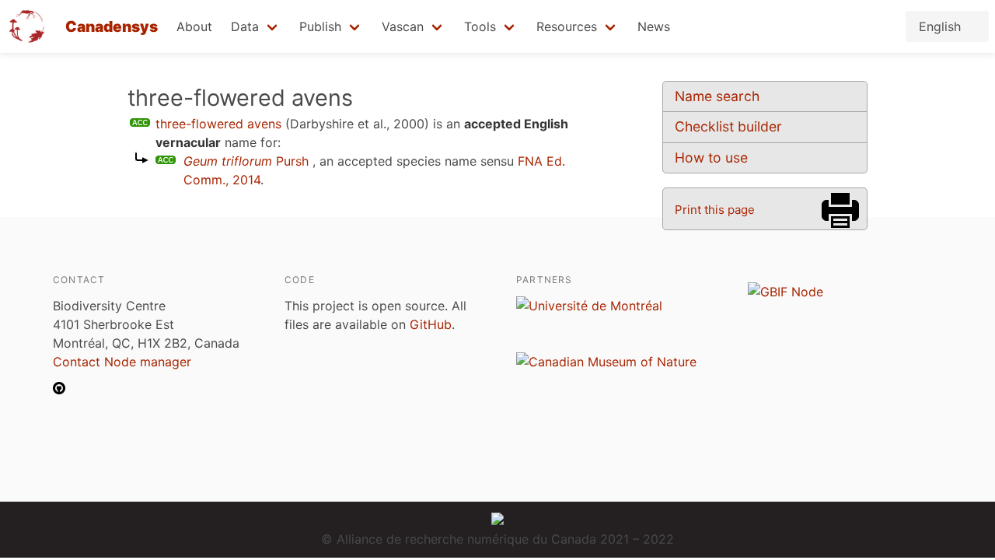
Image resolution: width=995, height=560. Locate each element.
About (194, 26)
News (653, 26)
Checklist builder (728, 126)
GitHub (431, 324)
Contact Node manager (122, 361)
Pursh (246, 161)
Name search (717, 96)
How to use (711, 157)
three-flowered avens (218, 123)
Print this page (715, 209)
